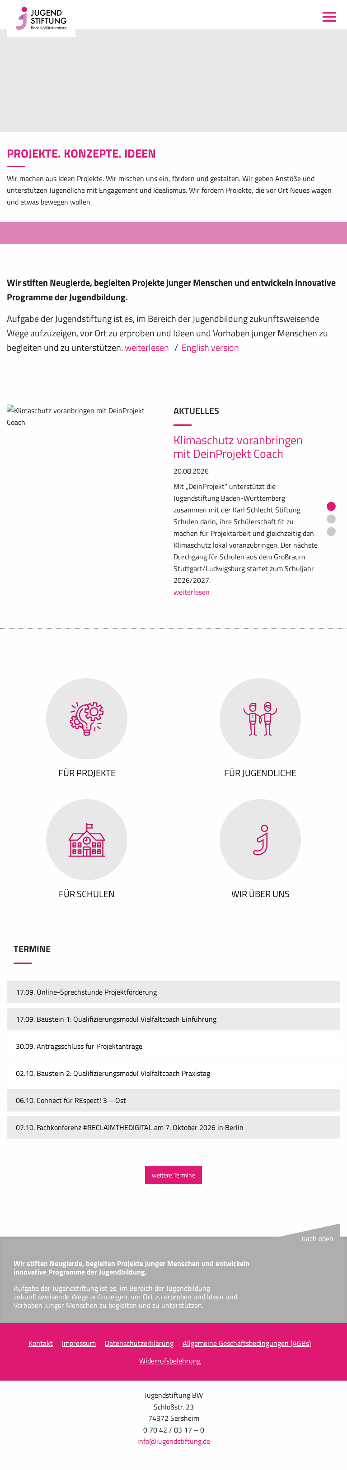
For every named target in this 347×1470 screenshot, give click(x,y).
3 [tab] (331, 520)
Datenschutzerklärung (139, 1331)
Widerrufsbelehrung (170, 1349)
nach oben (317, 1226)
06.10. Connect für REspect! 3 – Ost (71, 1088)
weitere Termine (173, 1163)
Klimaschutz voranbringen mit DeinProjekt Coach (238, 435)
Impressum (79, 1331)
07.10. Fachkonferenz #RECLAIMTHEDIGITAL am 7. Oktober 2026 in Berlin (130, 1115)
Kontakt (40, 1331)
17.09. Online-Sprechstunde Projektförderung (86, 980)
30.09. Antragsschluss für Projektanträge (79, 1034)
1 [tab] (331, 494)
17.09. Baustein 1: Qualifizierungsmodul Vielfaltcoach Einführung (116, 1007)
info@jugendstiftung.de (173, 1429)
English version (210, 336)
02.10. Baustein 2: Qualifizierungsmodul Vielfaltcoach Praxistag (113, 1061)
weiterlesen (148, 336)
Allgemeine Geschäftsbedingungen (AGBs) (247, 1331)
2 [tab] (331, 507)
